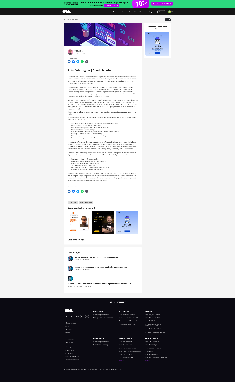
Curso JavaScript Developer (153, 348)
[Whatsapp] (82, 61)
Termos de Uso (69, 353)
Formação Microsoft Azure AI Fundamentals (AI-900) (153, 325)
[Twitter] (77, 61)
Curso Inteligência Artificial (101, 315)
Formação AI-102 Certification (154, 329)
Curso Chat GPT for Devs (152, 318)
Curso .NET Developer (125, 345)
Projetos (125, 12)
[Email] (86, 61)
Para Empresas (151, 12)
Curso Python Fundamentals (127, 348)
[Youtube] (77, 316)
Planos (141, 12)
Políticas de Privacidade (72, 356)
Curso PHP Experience (125, 354)
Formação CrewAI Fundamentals (103, 318)
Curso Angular (149, 351)
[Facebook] (73, 61)
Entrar (161, 12)
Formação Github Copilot (152, 321)
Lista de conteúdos (72, 19)
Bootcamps (117, 12)
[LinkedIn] (69, 61)
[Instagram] (87, 316)
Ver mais (121, 360)
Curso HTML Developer (152, 342)
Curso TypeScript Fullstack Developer (130, 351)
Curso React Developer (151, 354)
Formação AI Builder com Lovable (155, 332)
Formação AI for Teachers (127, 324)
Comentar (88, 203)
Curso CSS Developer (151, 345)
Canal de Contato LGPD (72, 360)
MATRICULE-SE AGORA (161, 4)
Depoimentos (69, 342)
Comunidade (133, 12)
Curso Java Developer (125, 342)
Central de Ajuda (69, 350)
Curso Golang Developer (126, 357)
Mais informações (116, 302)
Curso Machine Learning (100, 345)
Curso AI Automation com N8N (128, 318)
